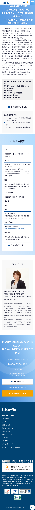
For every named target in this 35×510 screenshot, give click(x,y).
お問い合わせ (24, 2)
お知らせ (5, 438)
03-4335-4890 (21, 2)
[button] (32, 2)
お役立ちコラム (7, 434)
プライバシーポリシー (9, 444)
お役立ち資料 (6, 431)
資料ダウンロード (28, 2)
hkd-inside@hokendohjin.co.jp (14, 229)
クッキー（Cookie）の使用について (13, 447)
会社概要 (5, 441)
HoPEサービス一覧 (8, 416)
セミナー (5, 422)
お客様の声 (5, 419)
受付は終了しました (19, 107)
